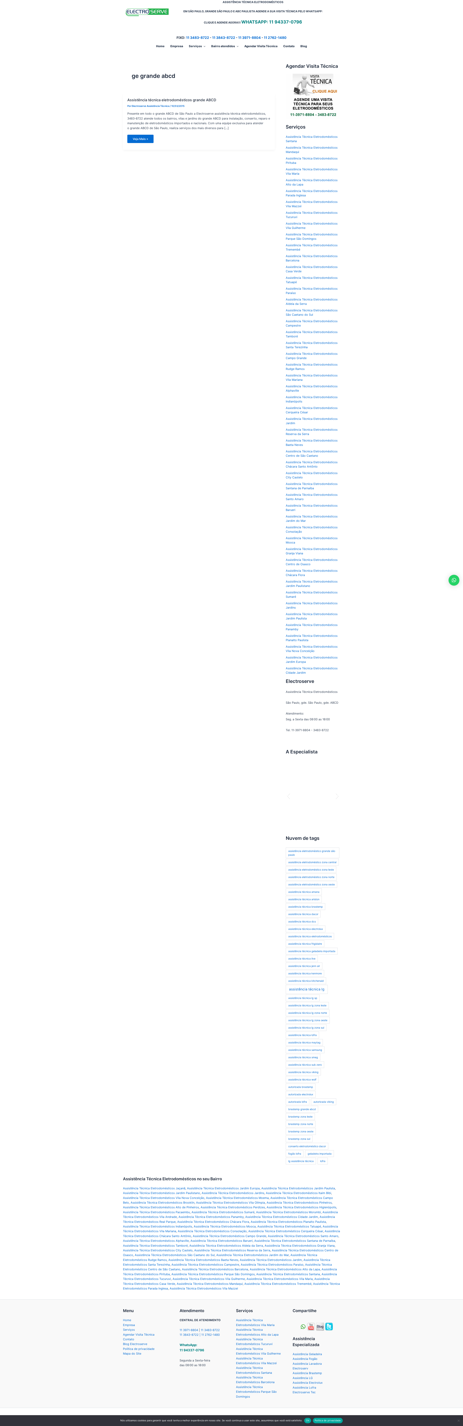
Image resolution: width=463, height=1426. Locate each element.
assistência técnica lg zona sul (306, 1027)
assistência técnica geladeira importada (311, 951)
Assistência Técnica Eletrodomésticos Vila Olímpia (230, 1202)
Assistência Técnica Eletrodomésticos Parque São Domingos (213, 1274)
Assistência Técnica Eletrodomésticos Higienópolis (301, 1207)
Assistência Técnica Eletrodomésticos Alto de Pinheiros (161, 1207)
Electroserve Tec (304, 1392)
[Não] (458, 1420)
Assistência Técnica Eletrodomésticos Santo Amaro (303, 1236)
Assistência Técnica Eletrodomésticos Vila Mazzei (204, 1288)
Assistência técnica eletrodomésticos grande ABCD (171, 100)
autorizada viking (323, 1101)
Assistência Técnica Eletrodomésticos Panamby (211, 1217)
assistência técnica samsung (305, 1049)
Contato (128, 1339)
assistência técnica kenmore (305, 973)
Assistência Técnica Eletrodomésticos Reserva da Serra (232, 1250)
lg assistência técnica (301, 1161)
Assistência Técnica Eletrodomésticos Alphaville (156, 1240)
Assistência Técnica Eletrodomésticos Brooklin (162, 1202)
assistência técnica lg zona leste (307, 1005)
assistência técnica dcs (302, 921)
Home (127, 1320)
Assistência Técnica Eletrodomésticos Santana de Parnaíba (294, 1240)
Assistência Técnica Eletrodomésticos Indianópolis (157, 1226)
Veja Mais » (143, 140)
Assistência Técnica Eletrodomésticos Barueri (221, 1240)
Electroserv (300, 1368)
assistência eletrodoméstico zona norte (311, 877)
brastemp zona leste (300, 1116)
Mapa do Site (132, 1353)
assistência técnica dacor (303, 914)
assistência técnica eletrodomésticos (310, 936)
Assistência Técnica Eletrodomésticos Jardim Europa (223, 1188)
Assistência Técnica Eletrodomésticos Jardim (271, 1260)
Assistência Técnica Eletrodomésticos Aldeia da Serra (226, 1245)
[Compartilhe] (311, 1326)
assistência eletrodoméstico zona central (312, 862)
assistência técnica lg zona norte (307, 1012)
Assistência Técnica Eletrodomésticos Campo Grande (229, 1236)
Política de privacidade (138, 1349)
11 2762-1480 (275, 38)
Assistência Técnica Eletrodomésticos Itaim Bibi (298, 1193)
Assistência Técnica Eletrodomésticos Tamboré (155, 1245)
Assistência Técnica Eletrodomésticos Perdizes (233, 1207)
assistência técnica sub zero (305, 1064)
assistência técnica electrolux (305, 928)
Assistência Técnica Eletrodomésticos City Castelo (158, 1250)
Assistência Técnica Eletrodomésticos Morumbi (288, 1212)
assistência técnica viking (303, 1072)
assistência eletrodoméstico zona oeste (311, 884)
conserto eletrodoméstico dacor (307, 1146)
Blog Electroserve (135, 1344)
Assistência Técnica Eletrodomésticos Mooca (225, 1226)
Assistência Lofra (304, 1387)
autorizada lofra (297, 1101)
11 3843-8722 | (190, 1335)
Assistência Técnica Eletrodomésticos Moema (237, 1198)
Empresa (129, 1325)
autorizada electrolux (300, 1094)
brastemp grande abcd (302, 1109)
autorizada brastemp (300, 1086)
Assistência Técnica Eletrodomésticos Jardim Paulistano (161, 1193)
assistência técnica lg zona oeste (307, 1020)
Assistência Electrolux (308, 1382)
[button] (203, 46)
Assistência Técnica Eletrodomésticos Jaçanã (154, 1188)
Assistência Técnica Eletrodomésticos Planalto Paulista (288, 1221)
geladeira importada (320, 1153)
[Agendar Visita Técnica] (313, 96)
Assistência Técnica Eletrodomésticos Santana (288, 1274)
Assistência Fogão (305, 1359)
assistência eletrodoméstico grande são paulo (311, 852)
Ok (307, 1420)
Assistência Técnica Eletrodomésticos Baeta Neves (203, 1260)
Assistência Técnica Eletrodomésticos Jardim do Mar (252, 1255)
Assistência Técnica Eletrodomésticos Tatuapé (289, 1226)
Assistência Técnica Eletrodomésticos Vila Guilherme (209, 1279)
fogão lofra (294, 1153)
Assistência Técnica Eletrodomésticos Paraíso (272, 1264)
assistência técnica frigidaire (305, 943)
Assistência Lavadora (307, 1363)
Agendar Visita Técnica (138, 1334)
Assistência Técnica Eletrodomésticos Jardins (233, 1193)
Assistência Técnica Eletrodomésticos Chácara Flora (213, 1221)
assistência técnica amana (303, 891)
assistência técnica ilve (301, 958)
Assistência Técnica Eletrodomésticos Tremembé (277, 1284)
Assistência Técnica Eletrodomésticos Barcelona (215, 1269)
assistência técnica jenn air (304, 965)
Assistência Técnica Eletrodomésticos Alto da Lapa (285, 1269)
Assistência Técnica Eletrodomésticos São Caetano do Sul (175, 1255)
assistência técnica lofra (302, 1035)
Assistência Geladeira (307, 1354)
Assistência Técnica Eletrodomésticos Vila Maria (280, 1279)
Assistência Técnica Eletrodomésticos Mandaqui (210, 1284)
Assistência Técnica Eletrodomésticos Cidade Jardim (281, 1217)
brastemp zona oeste (300, 1131)
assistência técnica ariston (303, 899)
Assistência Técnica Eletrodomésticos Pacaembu (156, 1212)
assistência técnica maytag (304, 1042)
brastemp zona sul (299, 1138)
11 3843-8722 (223, 38)
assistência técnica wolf (302, 1079)
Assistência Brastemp (307, 1373)
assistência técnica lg (306, 989)
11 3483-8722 (197, 38)
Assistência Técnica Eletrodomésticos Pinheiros (299, 1202)
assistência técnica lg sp (302, 997)
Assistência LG (303, 1378)
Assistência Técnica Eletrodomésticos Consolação (212, 1231)
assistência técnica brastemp (305, 906)
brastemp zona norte (300, 1124)
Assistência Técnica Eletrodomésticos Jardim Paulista (298, 1188)
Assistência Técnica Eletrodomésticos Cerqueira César (285, 1231)
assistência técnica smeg (303, 1057)
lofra (322, 1161)
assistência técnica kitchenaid (306, 980)
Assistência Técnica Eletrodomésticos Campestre (205, 1264)
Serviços (129, 1329)
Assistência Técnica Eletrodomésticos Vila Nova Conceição (163, 1198)
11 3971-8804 (249, 38)
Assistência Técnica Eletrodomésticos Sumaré (223, 1212)
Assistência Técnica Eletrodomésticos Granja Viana (300, 1245)
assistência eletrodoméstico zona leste (311, 869)
